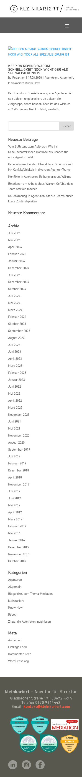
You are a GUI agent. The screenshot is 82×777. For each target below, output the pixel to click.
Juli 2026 (14, 233)
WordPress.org (18, 661)
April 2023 (15, 358)
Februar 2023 (17, 372)
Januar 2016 (16, 540)
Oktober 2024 (17, 289)
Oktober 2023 (17, 323)
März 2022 (15, 407)
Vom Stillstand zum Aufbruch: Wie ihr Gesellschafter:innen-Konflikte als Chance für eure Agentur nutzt (38, 151)
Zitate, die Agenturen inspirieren (29, 621)
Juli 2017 (14, 491)
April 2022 (15, 400)
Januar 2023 (16, 379)
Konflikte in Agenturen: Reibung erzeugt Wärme (39, 176)
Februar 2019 (17, 463)
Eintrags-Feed (17, 647)
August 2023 (16, 338)
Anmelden (14, 640)
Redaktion (18, 77)
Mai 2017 (14, 505)
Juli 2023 (14, 345)
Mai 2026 (14, 240)
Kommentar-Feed (19, 654)
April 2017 (15, 512)
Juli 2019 (14, 456)
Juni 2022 (14, 386)
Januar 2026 (16, 261)
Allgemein (66, 77)
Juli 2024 (14, 296)
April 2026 (15, 247)
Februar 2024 (17, 316)
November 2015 (18, 554)
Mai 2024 (14, 303)
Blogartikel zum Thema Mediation (30, 593)
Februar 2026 (17, 254)
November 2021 (18, 414)
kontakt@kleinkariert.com (47, 706)
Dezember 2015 (18, 547)
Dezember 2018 (18, 470)
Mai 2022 (14, 393)
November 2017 (18, 484)
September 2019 (19, 449)
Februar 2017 (17, 526)
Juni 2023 (14, 351)
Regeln (12, 614)
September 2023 (19, 331)
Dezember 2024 (18, 282)
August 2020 (16, 442)
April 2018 (15, 477)
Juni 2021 (14, 421)
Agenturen (51, 77)
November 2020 (18, 435)
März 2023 (15, 365)
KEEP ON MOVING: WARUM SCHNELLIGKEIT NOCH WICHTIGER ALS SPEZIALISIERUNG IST (38, 69)
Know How (32, 83)
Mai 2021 (14, 428)
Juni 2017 (14, 498)
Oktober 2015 (17, 561)
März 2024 (15, 310)
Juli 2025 (14, 275)
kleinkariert (16, 83)
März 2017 (15, 519)
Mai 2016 (14, 533)
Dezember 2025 (18, 268)
